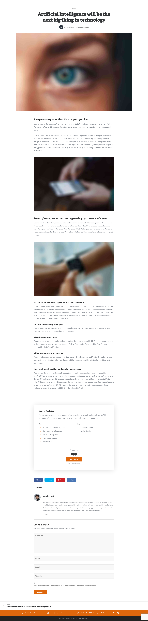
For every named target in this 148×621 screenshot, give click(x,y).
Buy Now (74, 459)
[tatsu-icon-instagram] (118, 613)
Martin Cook (48, 496)
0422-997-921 (30, 613)
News (74, 8)
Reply (46, 514)
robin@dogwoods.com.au (59, 613)
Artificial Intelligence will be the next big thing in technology (74, 17)
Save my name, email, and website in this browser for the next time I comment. (65, 586)
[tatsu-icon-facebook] (113, 613)
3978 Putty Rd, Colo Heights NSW (92, 613)
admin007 (70, 27)
